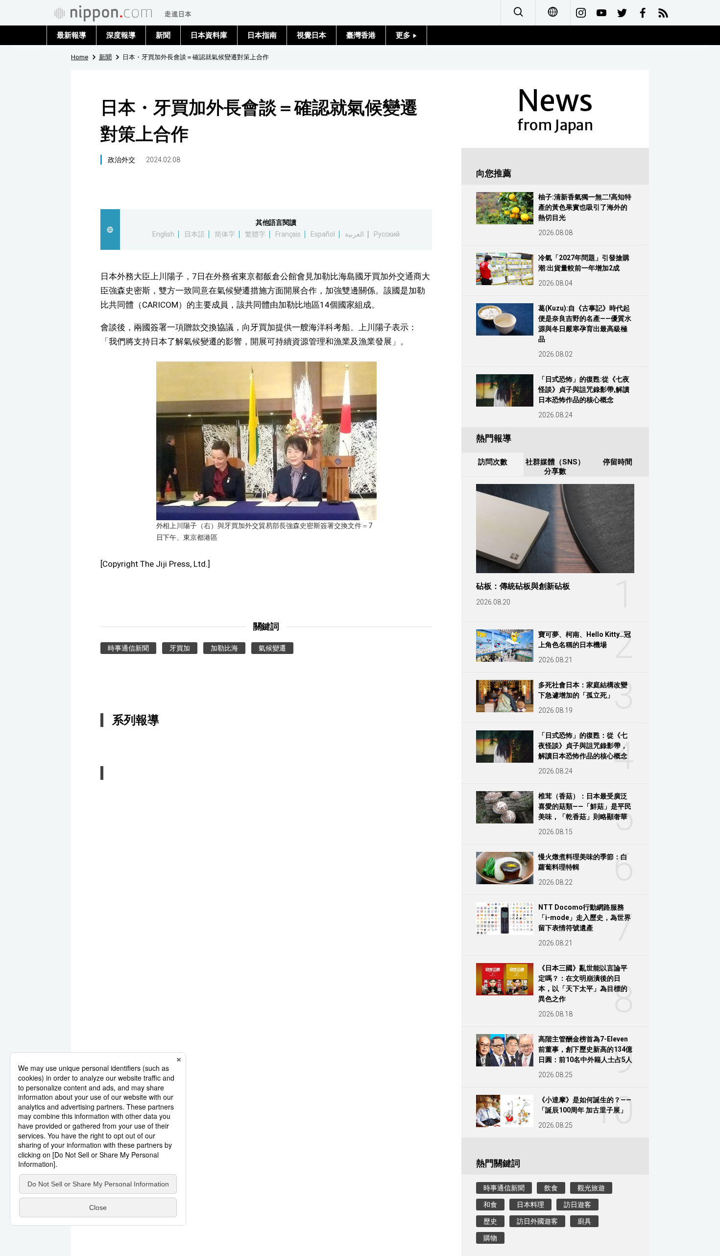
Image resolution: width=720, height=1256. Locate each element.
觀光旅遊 (591, 1188)
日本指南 (262, 35)
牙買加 (179, 648)
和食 (490, 1204)
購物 (490, 1238)
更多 (404, 35)
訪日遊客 (577, 1204)
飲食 (551, 1188)
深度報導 (121, 35)
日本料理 (530, 1204)
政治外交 (121, 160)
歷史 (490, 1221)
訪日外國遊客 (537, 1221)
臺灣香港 (361, 35)
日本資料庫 (209, 35)
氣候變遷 (272, 648)
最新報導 (71, 35)
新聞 (163, 35)
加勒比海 (224, 648)
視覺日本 (311, 35)
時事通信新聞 (128, 648)
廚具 (584, 1221)
